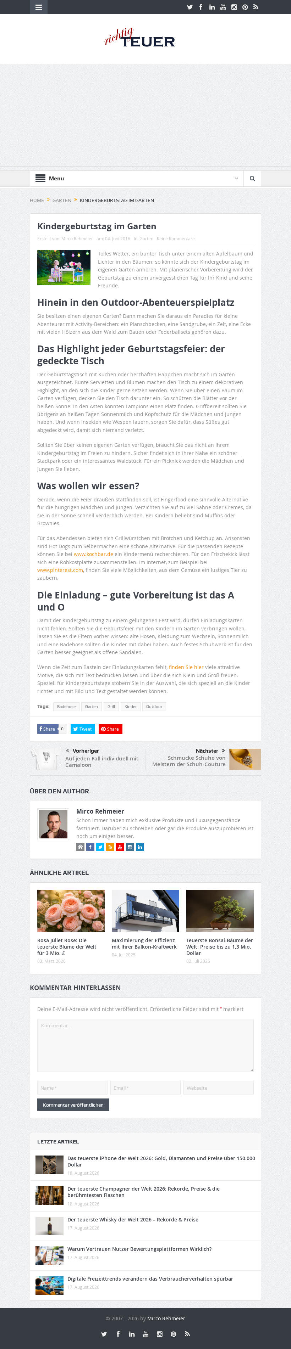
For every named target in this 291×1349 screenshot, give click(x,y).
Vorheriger (86, 751)
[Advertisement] (145, 117)
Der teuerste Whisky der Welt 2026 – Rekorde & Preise (132, 1219)
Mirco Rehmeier (77, 238)
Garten (146, 238)
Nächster (207, 751)
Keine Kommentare (176, 238)
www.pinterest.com (60, 570)
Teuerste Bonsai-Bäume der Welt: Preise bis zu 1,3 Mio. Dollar (219, 946)
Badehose (66, 706)
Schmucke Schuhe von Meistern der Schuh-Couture (189, 761)
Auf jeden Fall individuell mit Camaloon (101, 762)
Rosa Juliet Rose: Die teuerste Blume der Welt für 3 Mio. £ (67, 946)
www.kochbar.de (93, 554)
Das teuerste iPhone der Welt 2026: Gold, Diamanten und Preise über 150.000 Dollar (161, 1161)
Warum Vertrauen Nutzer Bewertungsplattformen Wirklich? (139, 1249)
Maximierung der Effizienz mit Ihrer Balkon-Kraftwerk (144, 943)
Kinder (131, 706)
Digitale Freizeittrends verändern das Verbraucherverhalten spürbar (150, 1278)
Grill (111, 706)
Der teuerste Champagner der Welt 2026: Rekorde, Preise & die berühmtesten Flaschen (143, 1191)
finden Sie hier (186, 667)
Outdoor (154, 706)
